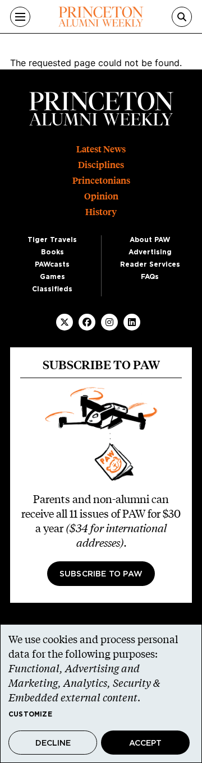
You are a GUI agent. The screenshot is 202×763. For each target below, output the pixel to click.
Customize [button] (30, 714)
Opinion (101, 196)
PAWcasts (52, 264)
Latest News (101, 149)
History (101, 212)
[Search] (182, 17)
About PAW (150, 239)
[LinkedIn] (132, 322)
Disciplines (101, 165)
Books (52, 252)
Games (52, 276)
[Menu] (20, 17)
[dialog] (101, 693)
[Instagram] (109, 322)
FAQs (150, 276)
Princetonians (101, 180)
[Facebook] (86, 322)
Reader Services (150, 264)
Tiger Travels (52, 239)
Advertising (150, 252)
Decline (53, 743)
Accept (145, 743)
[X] (64, 322)
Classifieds (52, 289)
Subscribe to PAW (101, 574)
